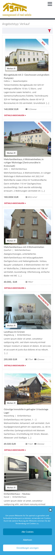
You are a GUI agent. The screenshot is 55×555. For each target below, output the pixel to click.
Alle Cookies (28, 532)
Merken (10, 68)
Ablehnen (27, 540)
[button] (50, 509)
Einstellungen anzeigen (28, 548)
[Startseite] (17, 9)
